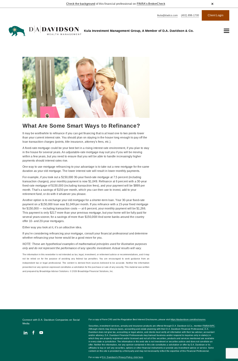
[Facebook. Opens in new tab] (33, 333)
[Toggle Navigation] (226, 31)
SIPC (212, 326)
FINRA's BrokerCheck (151, 3)
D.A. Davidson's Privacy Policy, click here (122, 357)
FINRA (206, 326)
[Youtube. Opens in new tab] (41, 333)
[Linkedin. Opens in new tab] (25, 333)
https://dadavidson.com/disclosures (188, 319)
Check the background (80, 3)
